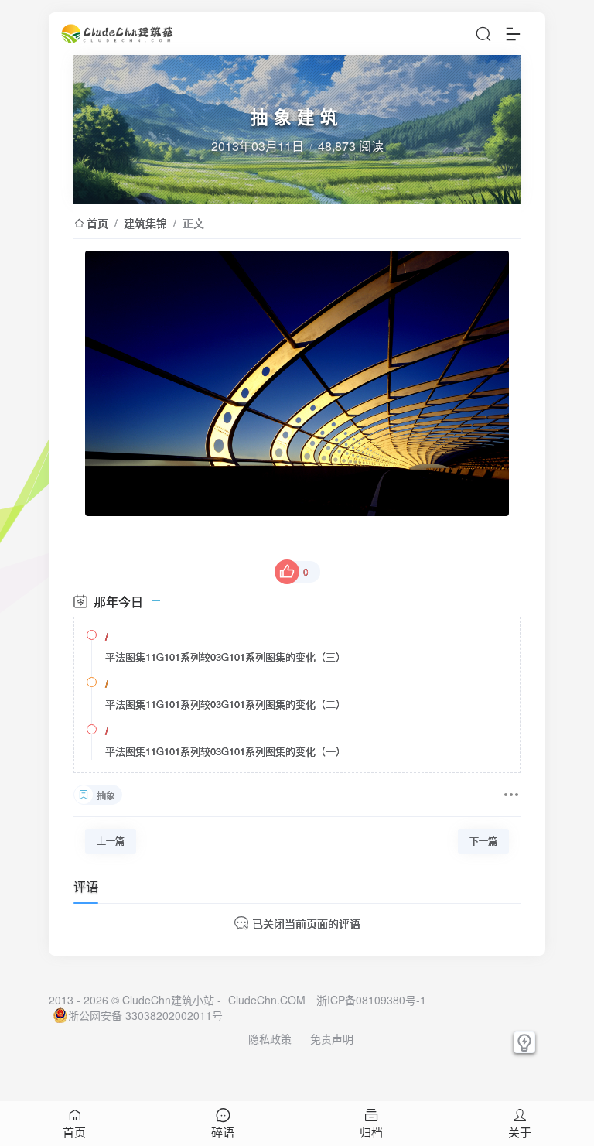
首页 (97, 223)
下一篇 (483, 840)
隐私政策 (270, 1038)
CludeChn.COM (267, 999)
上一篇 (111, 840)
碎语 (222, 1132)
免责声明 (331, 1038)
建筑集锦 (145, 223)
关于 (519, 1132)
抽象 (106, 795)
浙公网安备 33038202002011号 (145, 1015)
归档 (371, 1132)
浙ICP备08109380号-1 (371, 999)
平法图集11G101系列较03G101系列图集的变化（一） (225, 751)
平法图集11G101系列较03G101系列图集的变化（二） (225, 703)
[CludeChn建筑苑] (118, 33)
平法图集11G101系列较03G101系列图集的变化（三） (225, 656)
